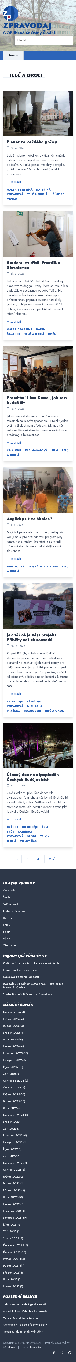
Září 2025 (10, 1074)
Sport (31, 836)
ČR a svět (14, 450)
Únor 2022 (10, 1197)
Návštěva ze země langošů (21, 977)
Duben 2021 (11, 1266)
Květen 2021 (11, 1259)
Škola (7, 897)
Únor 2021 (10, 1279)
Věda (6, 938)
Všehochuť (10, 945)
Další (51, 859)
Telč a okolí (37, 194)
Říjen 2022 (10, 1149)
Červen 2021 (12, 1252)
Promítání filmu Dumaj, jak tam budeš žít (37, 400)
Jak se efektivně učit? (33, 1325)
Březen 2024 (12, 1122)
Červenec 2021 (13, 1245)
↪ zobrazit (14, 182)
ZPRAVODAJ (27, 25)
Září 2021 (9, 1231)
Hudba (7, 918)
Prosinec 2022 (13, 1135)
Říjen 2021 (10, 1225)
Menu (13, 55)
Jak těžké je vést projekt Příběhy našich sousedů (31, 637)
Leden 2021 (11, 1286)
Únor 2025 (10, 1108)
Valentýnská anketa (35, 1311)
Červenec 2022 (13, 1163)
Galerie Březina (20, 190)
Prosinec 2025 (13, 1053)
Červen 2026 (12, 1012)
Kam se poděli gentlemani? (28, 1304)
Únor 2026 (10, 1039)
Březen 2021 (11, 1273)
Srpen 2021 (11, 1238)
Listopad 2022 (13, 1142)
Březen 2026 (12, 1033)
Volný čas (28, 841)
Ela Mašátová (36, 450)
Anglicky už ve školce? (29, 519)
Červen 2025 (12, 1087)
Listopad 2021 (12, 1218)
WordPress (9, 1347)
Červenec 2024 (13, 1115)
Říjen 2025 (10, 1067)
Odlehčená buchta (25, 1318)
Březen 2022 (12, 1190)
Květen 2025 (11, 1094)
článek (12, 827)
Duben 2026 (11, 1026)
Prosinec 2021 (12, 1211)
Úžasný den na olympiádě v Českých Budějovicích (33, 777)
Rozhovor (32, 711)
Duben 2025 (11, 1101)
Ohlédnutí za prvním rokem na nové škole (31, 963)
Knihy (6, 925)
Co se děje (15, 701)
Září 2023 (9, 1129)
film (54, 450)
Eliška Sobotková (43, 566)
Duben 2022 (11, 1183)
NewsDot (35, 1347)
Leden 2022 (11, 1204)
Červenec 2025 (13, 1081)
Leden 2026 (11, 1046)
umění (52, 334)
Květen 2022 (11, 1177)
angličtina (16, 566)
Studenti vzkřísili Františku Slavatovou (33, 265)
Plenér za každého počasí (32, 142)
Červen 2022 (12, 1170)
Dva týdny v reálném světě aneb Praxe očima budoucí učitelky (33, 985)
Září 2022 (10, 1156)
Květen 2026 (11, 1019)
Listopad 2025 (13, 1060)
